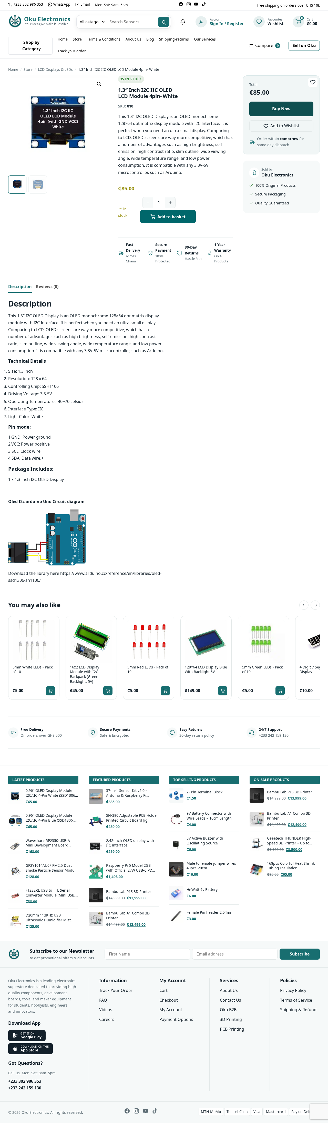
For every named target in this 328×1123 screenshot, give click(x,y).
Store (77, 39)
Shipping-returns (174, 39)
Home (63, 39)
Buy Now (281, 109)
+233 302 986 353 (24, 1081)
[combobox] (131, 21)
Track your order (72, 50)
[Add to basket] (50, 690)
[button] (99, 84)
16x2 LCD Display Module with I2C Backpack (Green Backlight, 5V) (84, 674)
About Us (133, 39)
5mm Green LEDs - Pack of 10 (262, 669)
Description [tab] (20, 286)
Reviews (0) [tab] (47, 286)
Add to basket (171, 217)
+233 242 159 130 (24, 1088)
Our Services (205, 39)
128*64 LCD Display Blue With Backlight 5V (206, 669)
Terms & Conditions (103, 39)
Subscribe (300, 954)
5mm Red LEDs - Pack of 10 (147, 669)
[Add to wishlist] (312, 82)
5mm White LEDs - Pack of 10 (33, 669)
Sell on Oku (304, 45)
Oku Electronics (47, 19)
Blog (150, 39)
